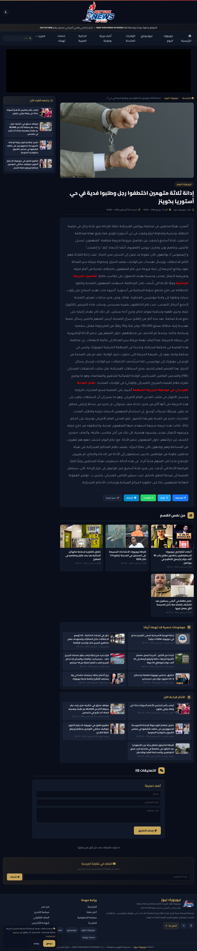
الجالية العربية (82, 38)
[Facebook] (191, 926)
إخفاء (36, 943)
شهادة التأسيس (40, 923)
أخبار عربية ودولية (105, 38)
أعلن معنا (92, 912)
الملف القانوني (41, 917)
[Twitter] (184, 926)
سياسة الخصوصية (87, 917)
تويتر (162, 498)
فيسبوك (179, 498)
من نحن (45, 907)
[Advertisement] (98, 70)
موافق (49, 943)
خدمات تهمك (61, 38)
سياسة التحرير (41, 912)
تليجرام (130, 498)
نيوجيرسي (147, 35)
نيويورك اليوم (168, 38)
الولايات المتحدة (130, 38)
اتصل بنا (173, 926)
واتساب (147, 498)
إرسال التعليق (146, 830)
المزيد (41, 36)
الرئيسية (186, 40)
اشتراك (13, 877)
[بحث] (30, 38)
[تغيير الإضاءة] (6, 12)
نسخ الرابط (111, 498)
